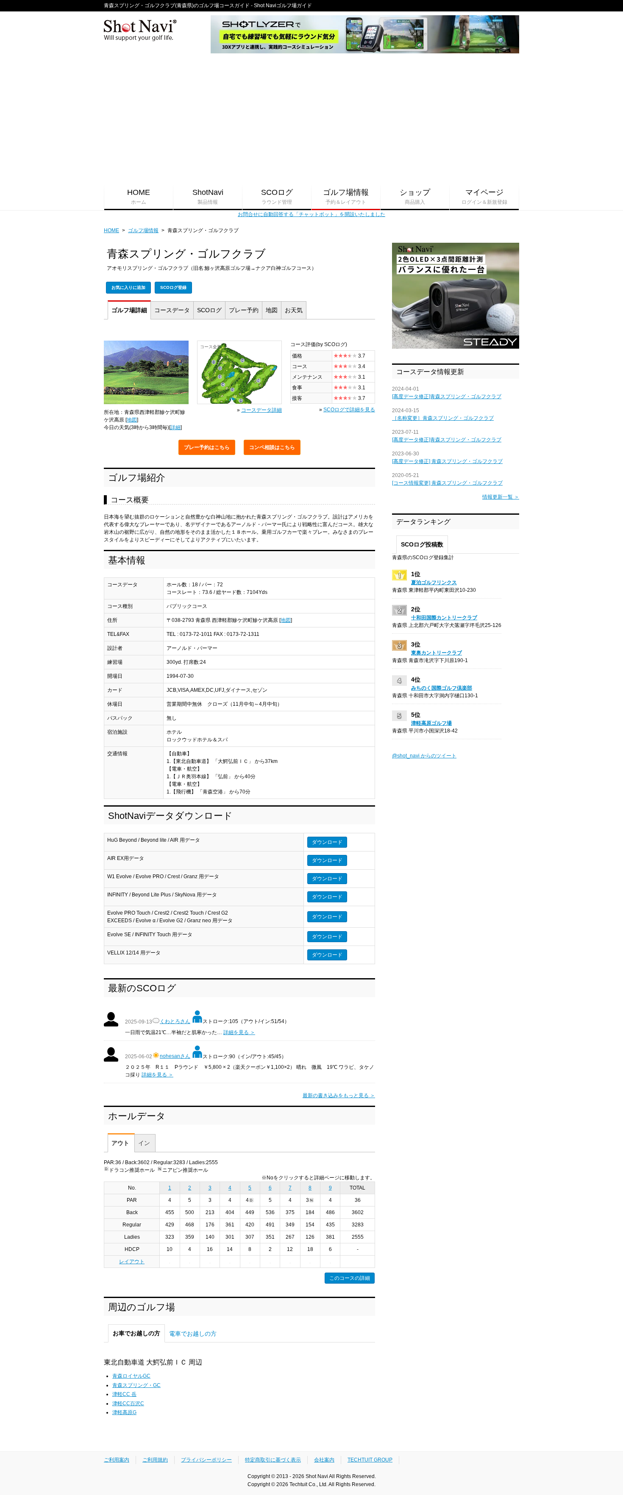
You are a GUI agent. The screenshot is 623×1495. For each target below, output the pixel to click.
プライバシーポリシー (206, 1460)
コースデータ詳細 (261, 410)
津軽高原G (124, 1412)
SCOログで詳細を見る (349, 410)
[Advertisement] (311, 119)
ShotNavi (207, 196)
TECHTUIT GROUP (370, 1460)
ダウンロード (327, 842)
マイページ (484, 196)
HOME (138, 196)
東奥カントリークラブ (436, 653)
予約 (244, 310)
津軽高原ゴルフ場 (431, 723)
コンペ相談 (272, 447)
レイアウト (132, 1262)
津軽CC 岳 (124, 1394)
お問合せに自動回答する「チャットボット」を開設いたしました (311, 214)
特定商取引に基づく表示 (273, 1460)
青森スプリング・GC (136, 1385)
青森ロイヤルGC (131, 1376)
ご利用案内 (116, 1460)
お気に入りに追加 (128, 287)
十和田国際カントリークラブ (444, 618)
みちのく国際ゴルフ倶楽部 (441, 688)
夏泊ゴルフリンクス (434, 582)
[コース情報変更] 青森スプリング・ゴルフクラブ (447, 483)
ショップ (415, 196)
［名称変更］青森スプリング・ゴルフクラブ (443, 418)
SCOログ (277, 196)
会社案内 (324, 1460)
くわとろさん (175, 1021)
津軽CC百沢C (128, 1403)
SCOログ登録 (173, 287)
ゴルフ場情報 (346, 196)
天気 (294, 310)
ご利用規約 (155, 1460)
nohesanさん (175, 1056)
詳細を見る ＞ (239, 1032)
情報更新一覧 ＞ (500, 497)
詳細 (129, 310)
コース (172, 310)
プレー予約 (207, 447)
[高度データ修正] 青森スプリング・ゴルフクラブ (447, 461)
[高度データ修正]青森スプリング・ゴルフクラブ (446, 396)
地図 (272, 310)
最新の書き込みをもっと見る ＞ (339, 1095)
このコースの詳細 (349, 1278)
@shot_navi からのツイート (424, 756)
